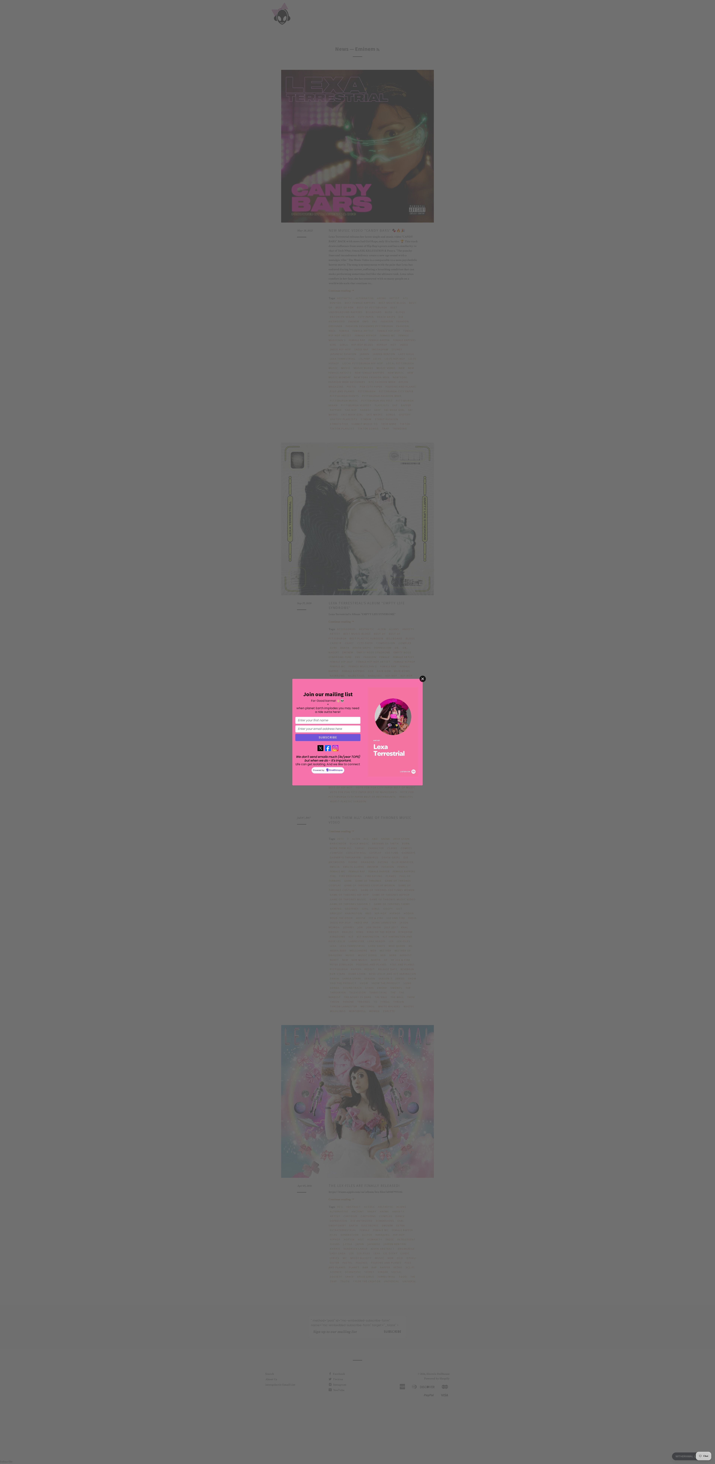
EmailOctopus (336, 770)
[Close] (423, 679)
